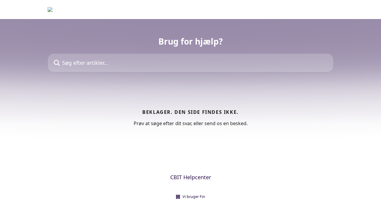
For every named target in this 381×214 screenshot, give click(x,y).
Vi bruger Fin (193, 196)
